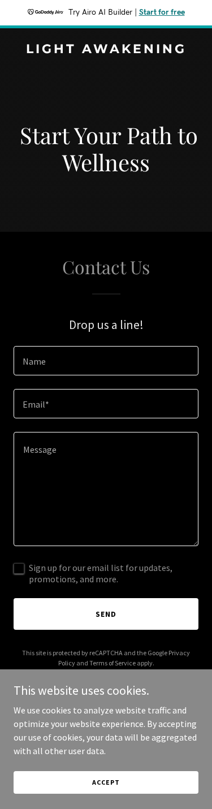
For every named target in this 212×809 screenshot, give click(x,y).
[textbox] (106, 360)
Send (106, 614)
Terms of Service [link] (112, 663)
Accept (105, 782)
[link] (106, 49)
